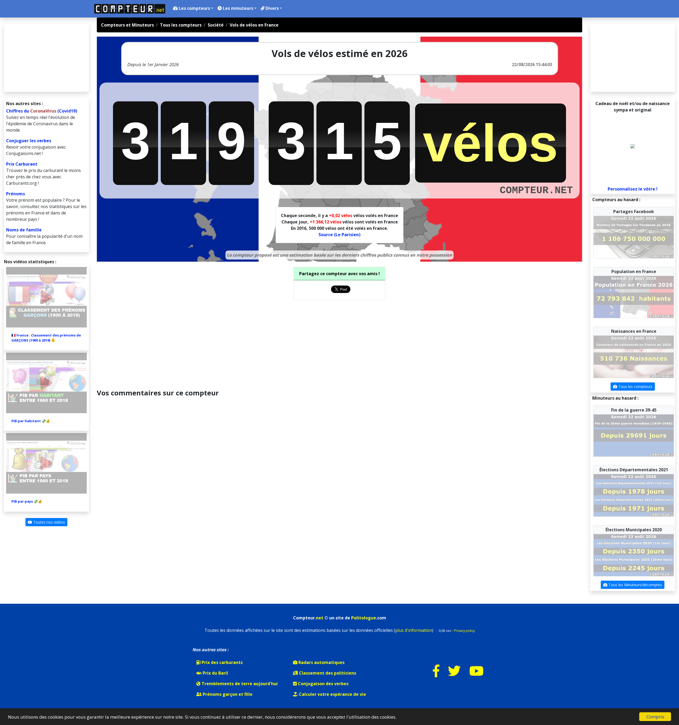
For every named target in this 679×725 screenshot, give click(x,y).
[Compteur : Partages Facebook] (634, 237)
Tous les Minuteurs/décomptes (634, 584)
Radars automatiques (321, 662)
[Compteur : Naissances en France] (634, 356)
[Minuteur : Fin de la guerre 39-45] (634, 435)
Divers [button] (271, 8)
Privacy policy (464, 630)
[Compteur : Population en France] (634, 296)
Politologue (363, 618)
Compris (655, 717)
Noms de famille (24, 230)
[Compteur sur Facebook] (436, 674)
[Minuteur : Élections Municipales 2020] (634, 555)
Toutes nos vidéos (48, 522)
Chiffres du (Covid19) (41, 111)
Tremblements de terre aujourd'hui (239, 684)
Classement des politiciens (327, 673)
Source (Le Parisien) (339, 235)
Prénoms (15, 194)
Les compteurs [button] (194, 8)
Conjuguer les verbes (28, 141)
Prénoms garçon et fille (227, 694)
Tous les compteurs (634, 386)
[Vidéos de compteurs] (476, 674)
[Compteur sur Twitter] (454, 674)
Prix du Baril (215, 673)
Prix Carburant (21, 164)
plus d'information (413, 630)
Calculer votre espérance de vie (332, 694)
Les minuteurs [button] (237, 8)
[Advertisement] (339, 344)
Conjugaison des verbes (323, 684)
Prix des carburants (222, 662)
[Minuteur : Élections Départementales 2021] (634, 495)
